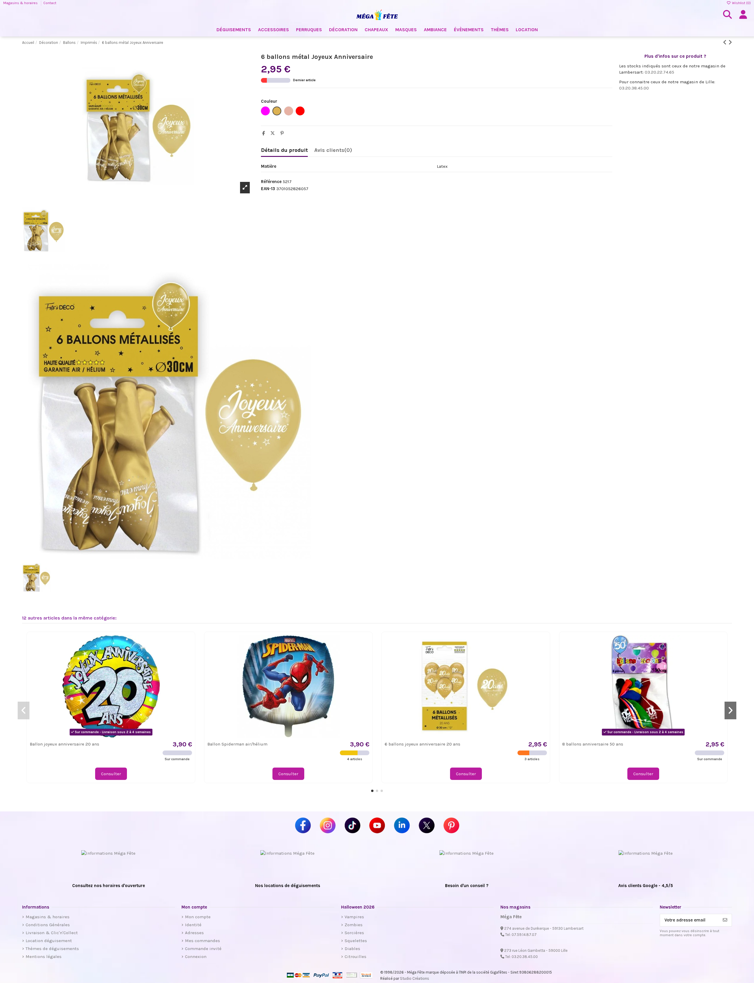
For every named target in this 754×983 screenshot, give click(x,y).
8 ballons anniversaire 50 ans (592, 744)
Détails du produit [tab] (284, 150)
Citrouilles (355, 956)
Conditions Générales (48, 924)
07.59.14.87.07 (524, 934)
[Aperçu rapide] (187, 654)
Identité (193, 924)
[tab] (333, 151)
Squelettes (356, 940)
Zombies (354, 924)
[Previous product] (725, 42)
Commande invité (203, 948)
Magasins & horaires (21, 3)
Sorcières (354, 932)
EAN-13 (268, 188)
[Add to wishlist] (187, 643)
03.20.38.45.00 (634, 88)
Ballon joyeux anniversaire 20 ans (64, 744)
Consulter (111, 773)
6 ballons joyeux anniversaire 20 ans (422, 744)
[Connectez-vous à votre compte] (743, 14)
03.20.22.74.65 (659, 72)
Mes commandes (202, 940)
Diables (352, 948)
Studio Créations (414, 978)
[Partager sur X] (274, 133)
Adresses (194, 932)
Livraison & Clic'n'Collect (52, 932)
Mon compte (198, 916)
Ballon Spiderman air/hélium (237, 744)
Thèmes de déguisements (52, 948)
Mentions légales (44, 956)
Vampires (354, 916)
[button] (372, 791)
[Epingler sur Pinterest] (283, 133)
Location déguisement (49, 940)
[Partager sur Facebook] (265, 133)
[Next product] (730, 42)
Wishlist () (741, 3)
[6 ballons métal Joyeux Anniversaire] (138, 411)
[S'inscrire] (725, 920)
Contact (49, 3)
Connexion (195, 956)
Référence (271, 181)
